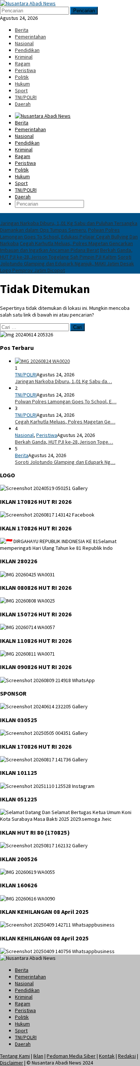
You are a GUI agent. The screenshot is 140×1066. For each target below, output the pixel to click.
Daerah (23, 1044)
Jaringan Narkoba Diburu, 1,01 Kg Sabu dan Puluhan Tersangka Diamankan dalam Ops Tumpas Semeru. (68, 226)
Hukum (22, 1023)
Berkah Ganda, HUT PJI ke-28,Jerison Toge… (64, 441)
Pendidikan (27, 990)
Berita (21, 455)
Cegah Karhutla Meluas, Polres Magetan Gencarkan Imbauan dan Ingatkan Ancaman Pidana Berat (66, 246)
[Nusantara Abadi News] (28, 3)
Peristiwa (46, 435)
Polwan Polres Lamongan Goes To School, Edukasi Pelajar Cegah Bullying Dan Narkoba (69, 237)
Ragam (22, 1003)
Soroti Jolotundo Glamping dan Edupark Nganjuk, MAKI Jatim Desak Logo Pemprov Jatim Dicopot (67, 263)
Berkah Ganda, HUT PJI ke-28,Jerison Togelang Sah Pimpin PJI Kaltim (66, 253)
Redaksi (127, 1056)
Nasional (24, 435)
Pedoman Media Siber (71, 1056)
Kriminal (23, 996)
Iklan (38, 1056)
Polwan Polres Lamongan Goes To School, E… (65, 401)
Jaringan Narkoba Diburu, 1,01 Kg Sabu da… (63, 381)
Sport (21, 1030)
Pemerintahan (30, 976)
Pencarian (84, 10)
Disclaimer (11, 1062)
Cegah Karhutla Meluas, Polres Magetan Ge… (65, 421)
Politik (22, 1017)
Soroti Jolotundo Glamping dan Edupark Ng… (65, 462)
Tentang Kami (15, 1056)
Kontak (107, 1056)
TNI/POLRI (26, 374)
